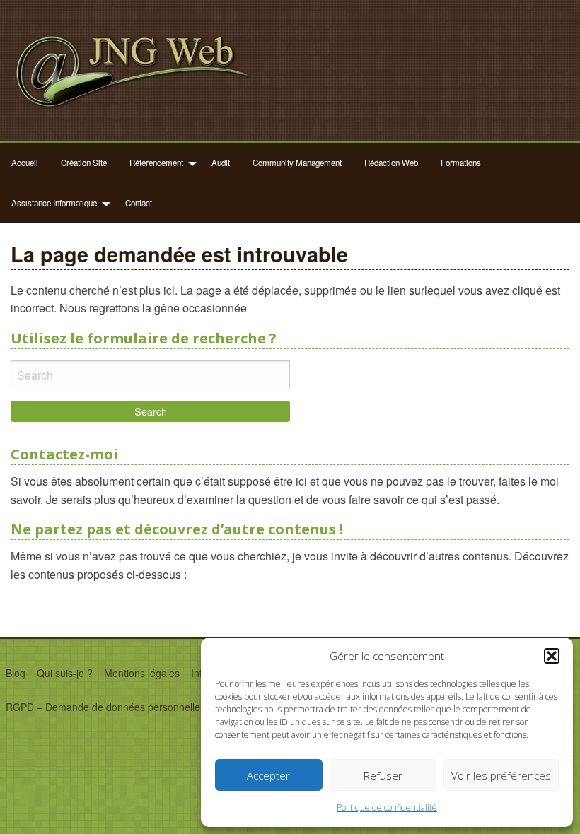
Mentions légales (142, 673)
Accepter (268, 775)
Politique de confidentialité (387, 807)
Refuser (383, 775)
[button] (552, 656)
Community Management (297, 162)
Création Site (84, 162)
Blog (15, 673)
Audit (220, 162)
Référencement (156, 162)
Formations (461, 162)
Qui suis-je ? (65, 673)
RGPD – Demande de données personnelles (105, 707)
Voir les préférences (501, 775)
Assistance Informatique (54, 202)
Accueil (24, 162)
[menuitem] (25, 163)
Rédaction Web (391, 162)
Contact (138, 202)
